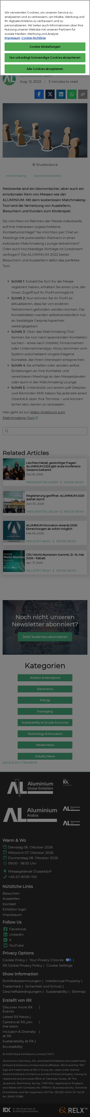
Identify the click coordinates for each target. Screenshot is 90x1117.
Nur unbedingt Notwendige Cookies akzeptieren (45, 57)
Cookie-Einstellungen (45, 46)
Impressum (12, 38)
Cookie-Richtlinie (33, 38)
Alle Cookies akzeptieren (45, 69)
